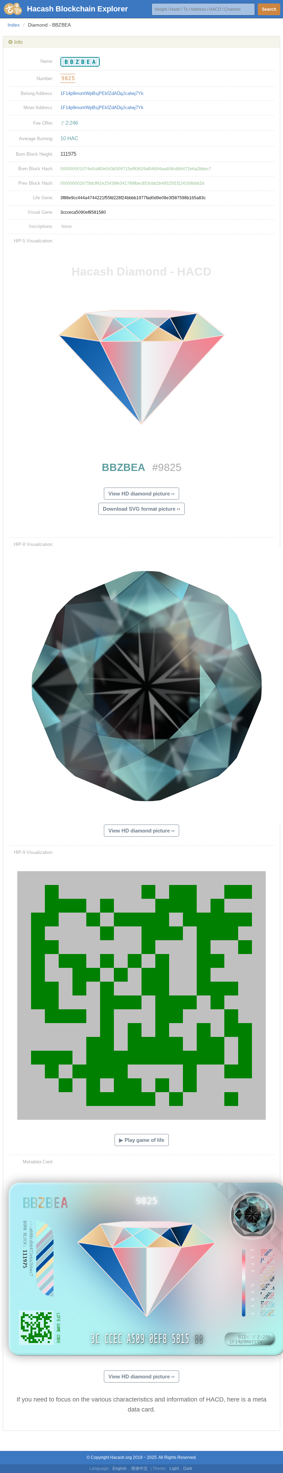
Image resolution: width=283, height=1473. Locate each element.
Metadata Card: (38, 1161)
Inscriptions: (41, 226)
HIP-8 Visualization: (33, 544)
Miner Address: (38, 107)
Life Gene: (43, 197)
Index (14, 25)
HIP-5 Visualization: (33, 240)
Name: (46, 61)
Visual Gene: (40, 212)
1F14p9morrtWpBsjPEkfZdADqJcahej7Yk (102, 93)
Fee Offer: (43, 123)
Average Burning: (36, 138)
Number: (45, 78)
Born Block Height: (34, 154)
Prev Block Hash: (35, 183)
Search (269, 9)
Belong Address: (37, 93)
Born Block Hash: (35, 168)
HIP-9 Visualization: (33, 852)
